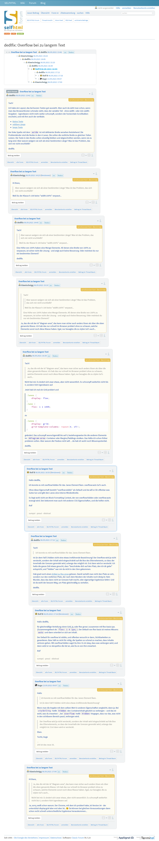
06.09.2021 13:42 (23, 95)
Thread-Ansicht (47, 20)
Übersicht (45, 13)
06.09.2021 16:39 (39, 356)
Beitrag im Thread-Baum (78, 162)
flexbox (38, 95)
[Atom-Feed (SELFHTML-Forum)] (7, 34)
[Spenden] (20, 34)
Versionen (45, 175)
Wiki (22, 3)
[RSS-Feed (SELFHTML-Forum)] (13, 34)
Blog (43, 3)
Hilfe (88, 13)
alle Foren (19, 162)
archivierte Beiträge (81, 20)
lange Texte (18, 127)
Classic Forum (78, 837)
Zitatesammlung (68, 13)
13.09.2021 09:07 (50, 685)
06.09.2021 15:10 (41, 285)
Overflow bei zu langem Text (33, 91)
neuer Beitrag (33, 13)
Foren (54, 13)
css (32, 95)
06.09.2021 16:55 (43, 472)
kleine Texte (18, 121)
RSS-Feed (69, 20)
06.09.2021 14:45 (31, 222)
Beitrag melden (14, 155)
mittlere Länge (19, 124)
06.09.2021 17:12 (47, 540)
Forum (32, 3)
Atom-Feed (59, 20)
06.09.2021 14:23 (33, 175)
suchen (80, 13)
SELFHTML (10, 3)
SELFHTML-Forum (33, 20)
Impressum (44, 837)
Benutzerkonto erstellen (59, 162)
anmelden (44, 162)
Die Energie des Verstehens (26, 837)
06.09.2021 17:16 (51, 614)
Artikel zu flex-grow (60, 574)
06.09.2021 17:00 (49, 771)
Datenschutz (55, 837)
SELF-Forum (12, 91)
